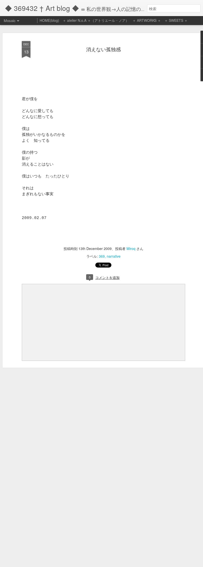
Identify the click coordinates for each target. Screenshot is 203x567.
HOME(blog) (49, 20)
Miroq (131, 248)
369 (102, 256)
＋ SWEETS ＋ (176, 20)
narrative (114, 256)
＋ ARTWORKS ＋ (146, 20)
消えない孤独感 (103, 49)
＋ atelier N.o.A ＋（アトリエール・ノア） (96, 20)
